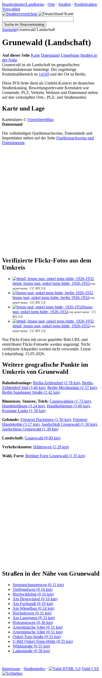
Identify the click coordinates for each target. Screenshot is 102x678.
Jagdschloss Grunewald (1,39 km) (30, 429)
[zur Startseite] (19, 14)
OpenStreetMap (40, 119)
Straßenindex (34, 668)
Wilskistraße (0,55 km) (31, 646)
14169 (44, 74)
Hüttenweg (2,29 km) (51, 447)
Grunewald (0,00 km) (42, 438)
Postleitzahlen (85, 4)
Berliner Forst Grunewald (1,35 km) (55, 456)
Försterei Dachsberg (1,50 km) (45, 419)
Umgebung (70, 55)
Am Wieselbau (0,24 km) (33, 608)
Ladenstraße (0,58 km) (31, 651)
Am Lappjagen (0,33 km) (34, 618)
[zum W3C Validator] (65, 668)
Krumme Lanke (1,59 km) (24, 410)
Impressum (11, 668)
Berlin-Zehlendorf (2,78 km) (56, 383)
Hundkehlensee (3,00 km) (68, 406)
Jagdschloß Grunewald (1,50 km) (69, 424)
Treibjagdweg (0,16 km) (33, 589)
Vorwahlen (11, 9)
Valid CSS (90, 668)
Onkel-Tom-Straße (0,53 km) (37, 636)
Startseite (9, 29)
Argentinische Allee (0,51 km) (38, 627)
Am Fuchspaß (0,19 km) (33, 603)
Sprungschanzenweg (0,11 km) (38, 584)
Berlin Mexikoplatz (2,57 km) (72, 387)
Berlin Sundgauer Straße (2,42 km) (31, 392)
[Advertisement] (51, 200)
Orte (51, 4)
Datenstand (50, 55)
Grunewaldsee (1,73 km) (70, 401)
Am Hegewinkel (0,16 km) (35, 599)
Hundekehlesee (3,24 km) (23, 406)
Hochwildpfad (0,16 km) (33, 594)
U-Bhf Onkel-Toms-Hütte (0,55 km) (43, 641)
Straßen (64, 4)
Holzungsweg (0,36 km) (33, 622)
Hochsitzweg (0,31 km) (32, 613)
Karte (35, 55)
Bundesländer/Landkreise (23, 4)
